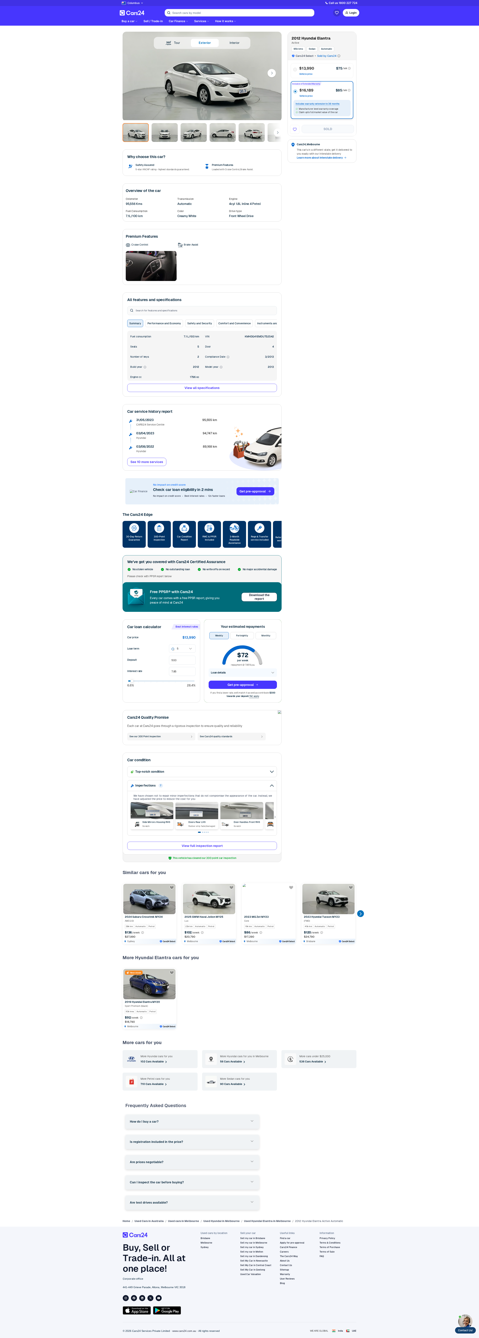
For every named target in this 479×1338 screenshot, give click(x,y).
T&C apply (254, 696)
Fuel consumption (140, 336)
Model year (213, 367)
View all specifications (202, 388)
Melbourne (206, 1242)
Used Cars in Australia (149, 1221)
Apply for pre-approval (292, 1242)
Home (126, 1221)
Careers (284, 1251)
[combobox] (177, 648)
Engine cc (136, 376)
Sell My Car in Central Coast (255, 1265)
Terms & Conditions (330, 1242)
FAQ (322, 1256)
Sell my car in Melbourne (253, 1242)
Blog (282, 1283)
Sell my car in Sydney (252, 1247)
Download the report (259, 597)
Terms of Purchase (330, 1247)
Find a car (285, 1238)
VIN (207, 336)
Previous (126, 913)
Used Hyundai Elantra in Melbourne (267, 1221)
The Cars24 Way (289, 1256)
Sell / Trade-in (153, 21)
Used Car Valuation (250, 1274)
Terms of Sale (327, 1251)
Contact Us (286, 1265)
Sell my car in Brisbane (252, 1238)
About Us (285, 1260)
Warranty (285, 1274)
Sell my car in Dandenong (254, 1256)
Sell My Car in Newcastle (254, 1260)
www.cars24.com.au (184, 1330)
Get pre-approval (253, 491)
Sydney (205, 1247)
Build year (138, 367)
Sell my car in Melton (251, 1251)
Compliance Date (217, 357)
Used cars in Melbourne (183, 1221)
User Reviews (287, 1278)
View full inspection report (202, 846)
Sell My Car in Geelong (252, 1269)
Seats (133, 346)
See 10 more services (146, 462)
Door (208, 346)
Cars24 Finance (288, 1247)
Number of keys (139, 356)
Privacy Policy (327, 1238)
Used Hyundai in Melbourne (221, 1221)
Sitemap (284, 1269)
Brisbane (205, 1238)
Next (272, 73)
